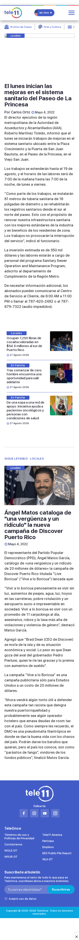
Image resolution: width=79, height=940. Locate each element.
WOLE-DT (10, 850)
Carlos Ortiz (20, 112)
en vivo (44, 12)
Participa (48, 841)
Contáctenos (13, 844)
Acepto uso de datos (22, 898)
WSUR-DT (11, 856)
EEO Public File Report (57, 853)
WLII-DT (47, 859)
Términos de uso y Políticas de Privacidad (19, 836)
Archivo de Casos (21, 26)
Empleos (48, 847)
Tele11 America (52, 834)
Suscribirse (61, 889)
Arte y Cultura (52, 26)
